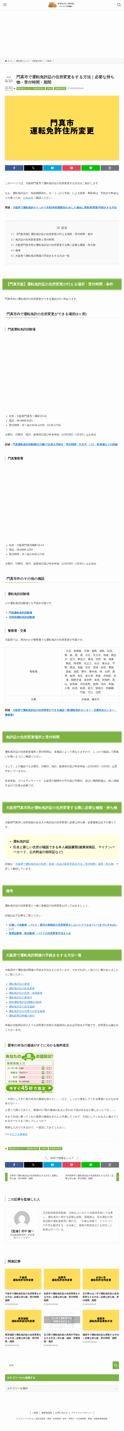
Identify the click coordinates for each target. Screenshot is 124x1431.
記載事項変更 (60, 88)
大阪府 (49, 88)
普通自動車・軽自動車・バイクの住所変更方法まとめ (40, 933)
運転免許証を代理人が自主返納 (27, 1011)
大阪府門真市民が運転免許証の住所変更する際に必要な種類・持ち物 (55, 245)
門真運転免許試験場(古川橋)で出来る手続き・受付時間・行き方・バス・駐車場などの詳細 (65, 444)
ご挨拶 (35, 1413)
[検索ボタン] (119, 5)
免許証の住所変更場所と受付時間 (34, 239)
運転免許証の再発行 (20, 997)
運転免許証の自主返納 (22, 1006)
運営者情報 (46, 1413)
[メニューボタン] (5, 5)
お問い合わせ (61, 1413)
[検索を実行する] (116, 1365)
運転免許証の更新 (19, 984)
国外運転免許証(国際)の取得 (25, 1002)
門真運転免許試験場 (20, 612)
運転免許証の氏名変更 (22, 988)
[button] (14, 168)
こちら (27, 197)
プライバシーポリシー (81, 1413)
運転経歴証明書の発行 (22, 1015)
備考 (18, 250)
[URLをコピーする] (110, 168)
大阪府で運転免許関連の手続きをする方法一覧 (42, 255)
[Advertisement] (62, 34)
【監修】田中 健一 (22, 1231)
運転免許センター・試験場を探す (30, 88)
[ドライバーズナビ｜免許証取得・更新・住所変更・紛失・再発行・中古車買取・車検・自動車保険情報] (62, 5)
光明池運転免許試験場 (22, 617)
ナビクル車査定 (19, 1134)
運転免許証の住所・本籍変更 (25, 993)
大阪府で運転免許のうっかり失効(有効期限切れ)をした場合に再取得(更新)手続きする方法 (65, 207)
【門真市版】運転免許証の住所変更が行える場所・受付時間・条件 (54, 234)
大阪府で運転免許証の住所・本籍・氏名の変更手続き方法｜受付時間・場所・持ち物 (64, 864)
